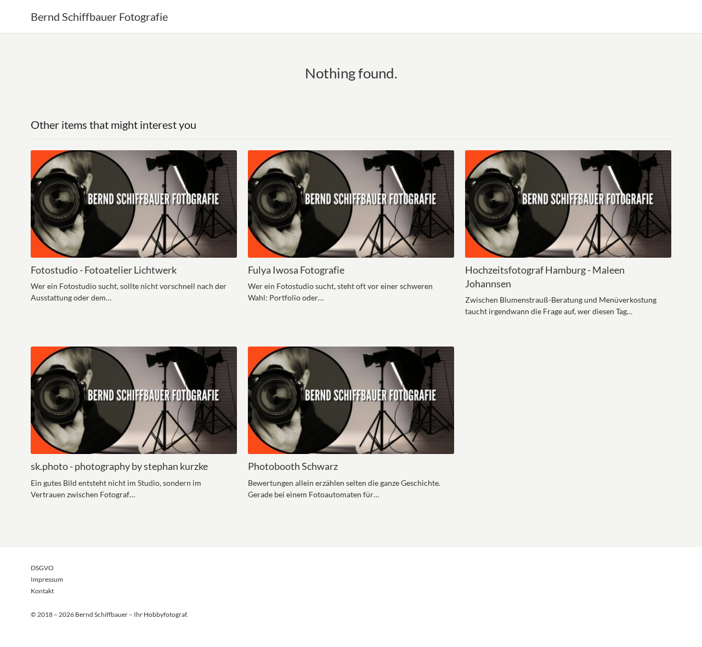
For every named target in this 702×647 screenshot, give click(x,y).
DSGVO (42, 568)
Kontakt (42, 591)
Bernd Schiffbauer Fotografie (99, 16)
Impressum (47, 579)
